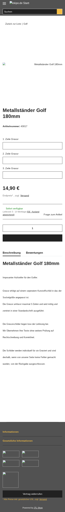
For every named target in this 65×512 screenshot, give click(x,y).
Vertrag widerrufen (32, 494)
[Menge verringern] (6, 228)
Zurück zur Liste (13, 24)
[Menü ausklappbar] (4, 2)
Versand (24, 195)
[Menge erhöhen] (58, 228)
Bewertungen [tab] (34, 252)
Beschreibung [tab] (12, 252)
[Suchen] (59, 11)
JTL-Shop (38, 508)
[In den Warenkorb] (5, 33)
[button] (53, 3)
